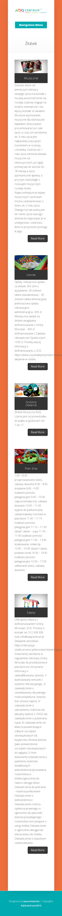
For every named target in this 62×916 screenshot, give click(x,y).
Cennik (31, 275)
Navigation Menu (31, 25)
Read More (37, 238)
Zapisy (31, 612)
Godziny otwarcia (31, 403)
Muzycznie (31, 78)
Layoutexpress (31, 901)
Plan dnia (31, 468)
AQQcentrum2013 (31, 905)
